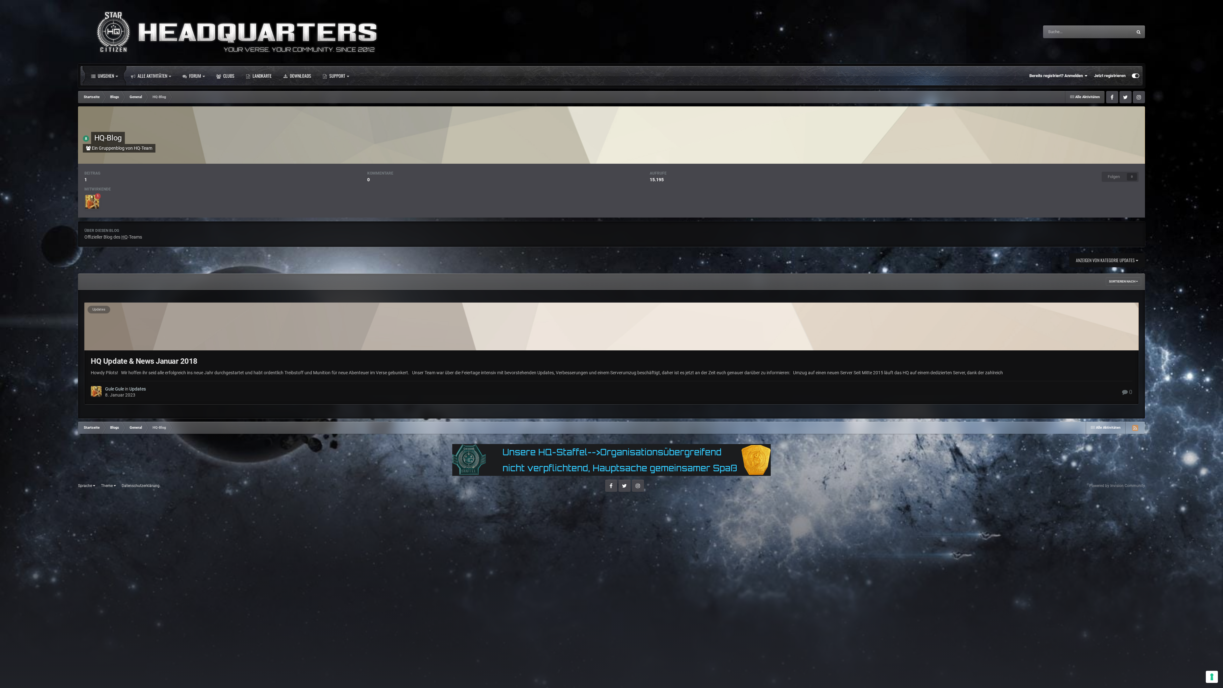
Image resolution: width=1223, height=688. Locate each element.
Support (336, 75)
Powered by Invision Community (1117, 486)
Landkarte (262, 75)
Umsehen (105, 75)
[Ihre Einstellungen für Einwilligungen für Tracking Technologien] (1212, 677)
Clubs (228, 75)
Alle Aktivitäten (152, 75)
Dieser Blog (1113, 32)
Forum (194, 75)
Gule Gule (114, 388)
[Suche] (1138, 31)
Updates (98, 309)
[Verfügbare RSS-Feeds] (1135, 428)
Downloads (300, 75)
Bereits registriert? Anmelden (1057, 75)
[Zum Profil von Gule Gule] (92, 202)
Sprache (85, 486)
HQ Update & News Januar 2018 (144, 361)
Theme (107, 486)
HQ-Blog (108, 137)
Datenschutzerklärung (141, 486)
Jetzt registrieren (1110, 75)
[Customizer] (1135, 75)
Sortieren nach (1122, 281)
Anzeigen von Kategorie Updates (1106, 260)
